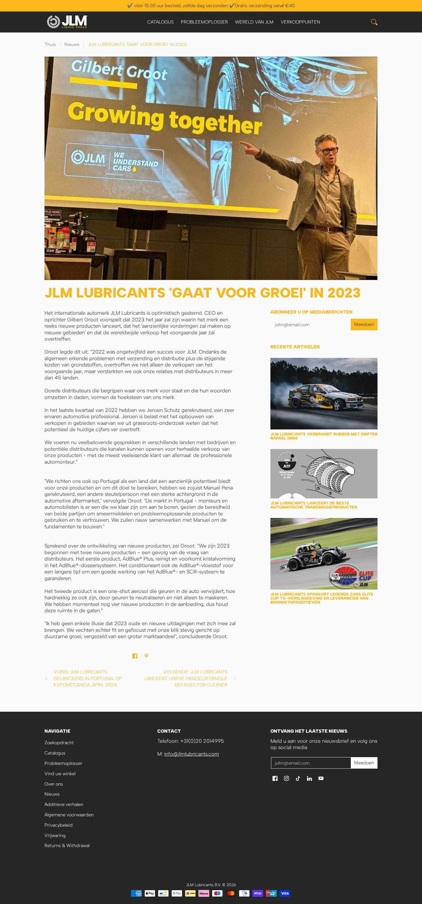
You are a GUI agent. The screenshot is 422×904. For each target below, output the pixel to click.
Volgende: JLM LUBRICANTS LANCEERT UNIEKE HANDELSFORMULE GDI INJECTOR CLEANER (185, 678)
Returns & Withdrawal (67, 845)
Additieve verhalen (63, 804)
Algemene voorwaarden (69, 814)
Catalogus (54, 753)
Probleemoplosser (63, 763)
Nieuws (72, 44)
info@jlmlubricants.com (191, 754)
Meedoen (364, 324)
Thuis (50, 44)
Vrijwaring (55, 835)
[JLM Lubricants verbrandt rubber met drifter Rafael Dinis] (324, 393)
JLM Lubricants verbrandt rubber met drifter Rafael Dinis (324, 436)
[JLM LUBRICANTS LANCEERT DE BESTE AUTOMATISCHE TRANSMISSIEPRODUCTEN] (324, 473)
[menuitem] (160, 22)
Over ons (53, 784)
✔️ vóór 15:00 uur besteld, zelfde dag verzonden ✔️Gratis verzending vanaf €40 (211, 5)
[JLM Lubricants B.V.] (67, 21)
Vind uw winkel (60, 773)
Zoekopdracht (59, 742)
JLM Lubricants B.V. (203, 884)
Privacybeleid (58, 825)
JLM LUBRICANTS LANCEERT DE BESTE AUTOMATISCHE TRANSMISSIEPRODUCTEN (313, 505)
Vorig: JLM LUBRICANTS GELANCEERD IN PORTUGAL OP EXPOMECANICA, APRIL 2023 (88, 678)
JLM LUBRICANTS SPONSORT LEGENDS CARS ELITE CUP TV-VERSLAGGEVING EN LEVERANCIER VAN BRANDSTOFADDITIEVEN (321, 598)
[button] (135, 656)
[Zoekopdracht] (374, 22)
